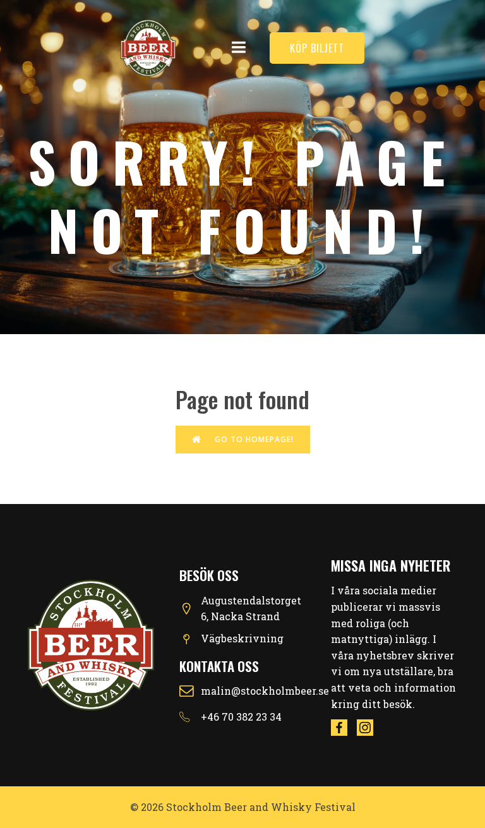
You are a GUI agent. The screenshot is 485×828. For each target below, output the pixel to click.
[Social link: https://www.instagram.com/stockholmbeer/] (370, 727)
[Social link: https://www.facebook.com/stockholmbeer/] (344, 727)
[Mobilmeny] (239, 47)
